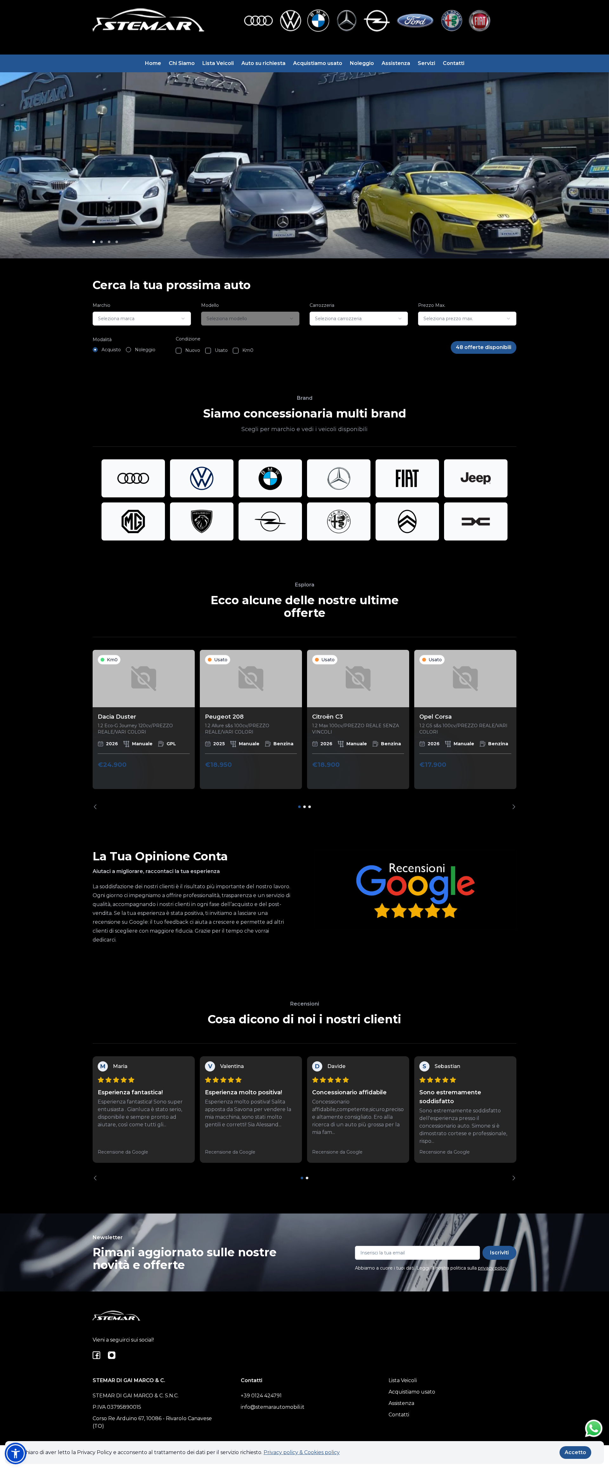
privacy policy (493, 1268)
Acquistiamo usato (317, 63)
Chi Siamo (182, 63)
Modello (210, 305)
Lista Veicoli (218, 63)
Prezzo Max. (431, 305)
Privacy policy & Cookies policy (302, 1452)
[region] (304, 729)
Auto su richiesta (263, 63)
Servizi (426, 63)
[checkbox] (178, 350)
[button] (15, 1453)
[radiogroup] (124, 349)
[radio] (95, 349)
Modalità (102, 339)
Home (153, 63)
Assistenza (396, 63)
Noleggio (362, 63)
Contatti (453, 63)
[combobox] (142, 319)
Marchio (101, 305)
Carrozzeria (322, 305)
